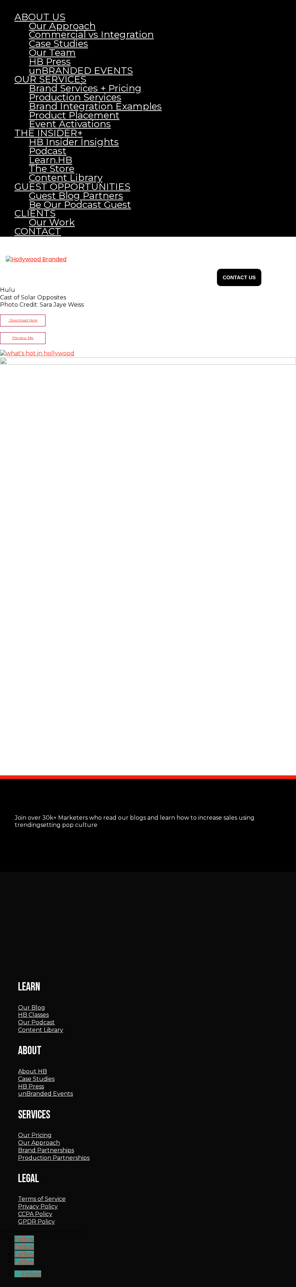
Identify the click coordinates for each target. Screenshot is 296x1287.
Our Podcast (36, 1022)
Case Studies (36, 1079)
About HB (32, 1071)
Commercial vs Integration (91, 34)
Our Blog (31, 1007)
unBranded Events (45, 1093)
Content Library (40, 1030)
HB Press (31, 1086)
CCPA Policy (35, 1214)
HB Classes (33, 1014)
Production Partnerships (54, 1157)
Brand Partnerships (46, 1150)
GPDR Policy (36, 1221)
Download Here (23, 320)
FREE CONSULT (239, 277)
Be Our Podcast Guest (80, 204)
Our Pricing (35, 1135)
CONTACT (37, 231)
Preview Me (23, 337)
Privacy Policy (38, 1206)
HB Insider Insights (74, 142)
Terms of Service (42, 1198)
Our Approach (39, 1142)
